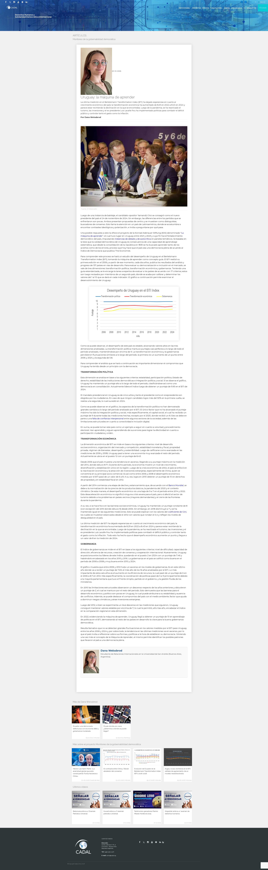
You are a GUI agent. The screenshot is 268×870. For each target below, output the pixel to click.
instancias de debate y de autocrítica (133, 239)
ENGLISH (262, 2)
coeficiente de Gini (177, 512)
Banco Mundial (176, 485)
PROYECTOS (196, 8)
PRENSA (227, 8)
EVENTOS (205, 8)
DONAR (263, 8)
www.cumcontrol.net (4, 837)
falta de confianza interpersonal (108, 418)
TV (244, 8)
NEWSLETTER (251, 8)
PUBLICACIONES (216, 8)
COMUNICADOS (236, 8)
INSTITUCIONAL (184, 8)
